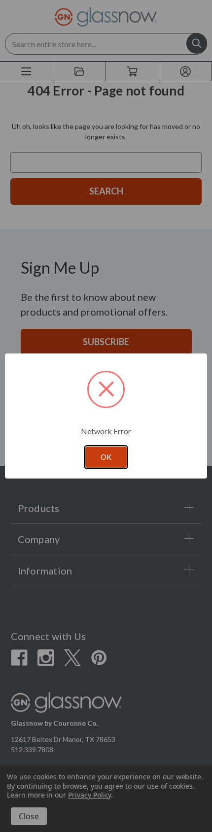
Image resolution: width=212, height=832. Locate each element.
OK (106, 456)
